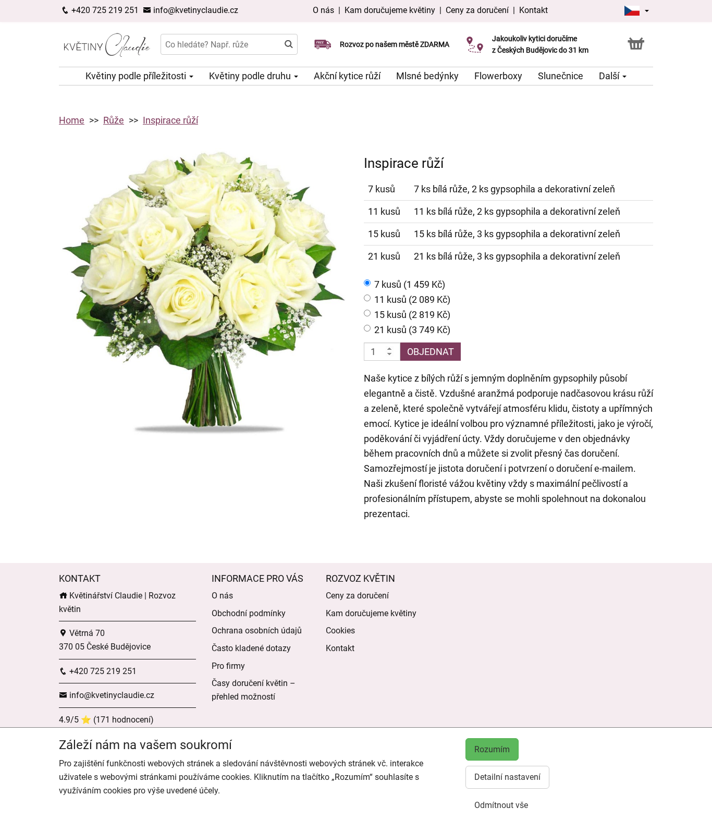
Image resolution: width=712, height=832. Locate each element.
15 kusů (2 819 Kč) (412, 314)
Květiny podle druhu (251, 75)
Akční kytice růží (347, 75)
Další (610, 75)
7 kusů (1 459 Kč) (409, 284)
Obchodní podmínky (249, 613)
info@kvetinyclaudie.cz (194, 10)
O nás (324, 10)
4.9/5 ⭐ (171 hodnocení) (106, 720)
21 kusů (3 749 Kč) (412, 329)
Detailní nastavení (507, 777)
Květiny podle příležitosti (136, 75)
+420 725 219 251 (104, 10)
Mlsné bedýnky (427, 75)
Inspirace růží (170, 120)
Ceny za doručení (477, 10)
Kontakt (533, 10)
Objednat (430, 351)
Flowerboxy (498, 75)
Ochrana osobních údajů (257, 630)
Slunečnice (560, 75)
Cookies (340, 630)
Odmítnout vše (501, 805)
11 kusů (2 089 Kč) (412, 299)
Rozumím (492, 749)
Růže (113, 120)
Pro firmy (228, 666)
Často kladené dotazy (251, 648)
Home (71, 120)
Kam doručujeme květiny (390, 10)
